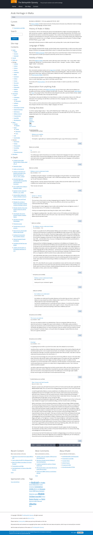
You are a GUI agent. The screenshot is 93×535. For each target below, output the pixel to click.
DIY (39, 489)
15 (60, 445)
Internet (16, 105)
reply (80, 143)
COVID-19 (32, 489)
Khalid (15, 51)
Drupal (15, 99)
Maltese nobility (39, 60)
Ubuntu (32, 503)
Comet (41, 484)
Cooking (16, 64)
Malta (30, 124)
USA (15, 135)
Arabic (43, 483)
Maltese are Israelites (37, 134)
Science (16, 68)
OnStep (32, 496)
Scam (40, 499)
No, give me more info (25, 533)
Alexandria (17, 131)
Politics (15, 78)
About (20, 6)
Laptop (36, 494)
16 (63, 445)
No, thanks (80, 532)
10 (44, 445)
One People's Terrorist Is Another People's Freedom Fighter (19, 215)
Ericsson (42, 489)
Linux (15, 95)
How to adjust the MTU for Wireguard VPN (22, 460)
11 (47, 445)
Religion (16, 89)
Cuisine (17, 129)
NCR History (17, 111)
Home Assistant (39, 491)
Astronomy (16, 141)
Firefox (30, 491)
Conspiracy (31, 487)
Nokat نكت (14, 60)
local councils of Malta (37, 75)
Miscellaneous (17, 120)
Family (13, 50)
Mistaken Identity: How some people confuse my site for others (20, 209)
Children (16, 91)
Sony (43, 499)
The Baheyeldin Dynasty (27, 515)
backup (31, 484)
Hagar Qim (52, 70)
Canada (16, 124)
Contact (35, 6)
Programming (17, 116)
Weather (17, 125)
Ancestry (16, 53)
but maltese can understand (41, 294)
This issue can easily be (37, 318)
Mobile (41, 493)
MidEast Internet (18, 114)
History (31, 120)
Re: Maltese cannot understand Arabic (43, 226)
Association (18, 101)
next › (73, 445)
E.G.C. (16, 133)
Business (16, 85)
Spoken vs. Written (37, 196)
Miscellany (14, 154)
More (30, 506)
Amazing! (33, 342)
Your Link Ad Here (15, 482)
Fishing (15, 143)
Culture (31, 118)
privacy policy (22, 521)
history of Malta (35, 24)
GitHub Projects (66, 463)
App (40, 482)
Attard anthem (41, 81)
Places (13, 122)
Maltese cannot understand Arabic (40, 171)
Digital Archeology (18, 109)
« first (33, 445)
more (12, 472)
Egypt (15, 127)
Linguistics (31, 121)
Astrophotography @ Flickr (68, 467)
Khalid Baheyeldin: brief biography (70, 456)
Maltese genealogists (51, 89)
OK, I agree (73, 532)
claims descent (77, 91)
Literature (16, 76)
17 (66, 445)
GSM (34, 491)
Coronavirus (39, 487)
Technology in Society (19, 107)
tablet (35, 501)
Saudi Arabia (17, 138)
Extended (16, 56)
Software (16, 103)
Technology (15, 93)
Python (43, 496)
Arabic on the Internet (18, 169)
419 (30, 482)
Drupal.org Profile (66, 465)
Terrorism (16, 83)
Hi (31, 150)
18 (69, 445)
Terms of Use (31, 518)
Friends (14, 58)
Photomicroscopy (18, 152)
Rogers (31, 499)
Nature (15, 150)
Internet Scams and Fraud (19, 199)
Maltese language (40, 52)
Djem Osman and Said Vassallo (40, 382)
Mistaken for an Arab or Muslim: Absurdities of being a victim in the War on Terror (20, 203)
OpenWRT (38, 497)
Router (36, 499)
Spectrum (31, 501)
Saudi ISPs (16, 118)
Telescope (39, 501)
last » (78, 445)
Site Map (28, 6)
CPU (37, 489)
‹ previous (38, 445)
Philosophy (16, 87)
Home (14, 6)
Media (15, 74)
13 (54, 445)
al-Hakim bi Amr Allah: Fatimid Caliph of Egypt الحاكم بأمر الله (20, 162)
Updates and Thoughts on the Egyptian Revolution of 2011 (19, 249)
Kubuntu (31, 494)
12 (50, 445)
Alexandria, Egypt (17, 166)
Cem (33, 93)
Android (35, 482)
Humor (15, 81)
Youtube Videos (66, 460)
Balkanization (36, 484)
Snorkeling (16, 148)
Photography (17, 146)
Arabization (16, 97)
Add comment (32, 126)
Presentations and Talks (19, 28)
